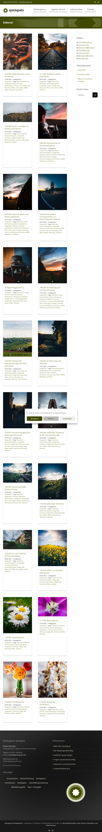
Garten (55, 630)
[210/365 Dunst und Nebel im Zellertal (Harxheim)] (17, 112)
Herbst (14, 83)
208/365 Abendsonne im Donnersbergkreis (50, 144)
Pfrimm (16, 86)
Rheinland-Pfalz (10, 88)
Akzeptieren (34, 418)
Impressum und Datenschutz (65, 764)
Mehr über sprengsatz (62, 746)
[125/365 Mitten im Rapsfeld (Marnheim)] (52, 548)
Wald (6, 90)
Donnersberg (9, 224)
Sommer (18, 140)
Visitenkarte (10, 783)
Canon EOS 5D (21, 371)
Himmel (20, 83)
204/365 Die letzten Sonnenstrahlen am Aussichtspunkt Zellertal (50, 216)
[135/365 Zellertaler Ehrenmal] (52, 481)
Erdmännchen (83, 45)
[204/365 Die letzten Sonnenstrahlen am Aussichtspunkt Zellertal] (52, 192)
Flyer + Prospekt (34, 787)
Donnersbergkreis (23, 81)
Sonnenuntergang (46, 159)
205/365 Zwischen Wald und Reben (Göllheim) (16, 215)
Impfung (88, 42)
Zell (20, 379)
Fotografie (8, 81)
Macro (61, 630)
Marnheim (14, 565)
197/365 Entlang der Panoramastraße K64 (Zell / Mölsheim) (16, 363)
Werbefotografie (18, 787)
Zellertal (20, 90)
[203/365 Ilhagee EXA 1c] (17, 265)
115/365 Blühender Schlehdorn (47, 703)
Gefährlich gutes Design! (63, 755)
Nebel (14, 138)
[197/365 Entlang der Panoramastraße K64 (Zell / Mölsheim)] (17, 339)
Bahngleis (43, 83)
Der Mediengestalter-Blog (63, 751)
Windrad (7, 142)
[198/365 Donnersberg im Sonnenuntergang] (52, 265)
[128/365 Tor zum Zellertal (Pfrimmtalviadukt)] (17, 539)
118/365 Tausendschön (14, 637)
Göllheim (43, 155)
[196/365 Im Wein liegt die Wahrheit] (52, 339)
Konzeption (41, 778)
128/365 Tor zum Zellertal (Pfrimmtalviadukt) (15, 554)
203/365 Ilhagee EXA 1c (14, 287)
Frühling (42, 444)
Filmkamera (8, 297)
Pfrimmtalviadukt (10, 567)
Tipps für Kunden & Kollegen (85, 80)
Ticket (85, 58)
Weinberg (25, 140)
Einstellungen (67, 418)
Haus (79, 58)
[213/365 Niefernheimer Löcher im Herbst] (17, 52)
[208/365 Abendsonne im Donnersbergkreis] (52, 121)
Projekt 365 (26, 86)
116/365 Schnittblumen (14, 702)
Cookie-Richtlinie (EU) (62, 768)
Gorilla (80, 42)
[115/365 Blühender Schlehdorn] (52, 680)
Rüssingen (12, 230)
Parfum (90, 56)
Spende (86, 50)
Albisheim (55, 81)
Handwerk (24, 297)
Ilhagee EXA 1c (9, 299)
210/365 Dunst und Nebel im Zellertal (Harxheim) (17, 127)
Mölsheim (8, 375)
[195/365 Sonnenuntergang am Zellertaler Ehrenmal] (17, 410)
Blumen (27, 642)
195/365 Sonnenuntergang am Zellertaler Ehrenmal (17, 433)
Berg (26, 222)
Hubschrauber (83, 53)
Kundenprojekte (84, 74)
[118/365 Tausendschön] (17, 615)
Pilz (21, 86)
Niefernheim (9, 86)
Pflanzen (42, 632)
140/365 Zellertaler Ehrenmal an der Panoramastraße (52, 433)
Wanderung (13, 90)
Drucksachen (12, 778)
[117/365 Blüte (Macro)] (52, 606)
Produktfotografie (21, 299)
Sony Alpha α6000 (22, 88)
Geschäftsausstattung (38, 783)
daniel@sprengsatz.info (25, 2)
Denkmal (55, 224)
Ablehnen (51, 418)
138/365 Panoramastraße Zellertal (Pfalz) (15, 488)
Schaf (79, 50)
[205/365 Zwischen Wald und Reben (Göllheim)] (17, 192)
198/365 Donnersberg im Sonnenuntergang (50, 288)
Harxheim (8, 138)
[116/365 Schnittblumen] (17, 680)
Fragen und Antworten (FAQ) (64, 760)
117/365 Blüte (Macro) (49, 620)
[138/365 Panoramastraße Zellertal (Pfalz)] (17, 473)
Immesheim (9, 228)
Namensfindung (27, 778)
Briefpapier (22, 783)
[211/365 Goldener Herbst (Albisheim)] (52, 52)
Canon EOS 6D (21, 134)
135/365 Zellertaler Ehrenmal (52, 504)
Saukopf (53, 157)
